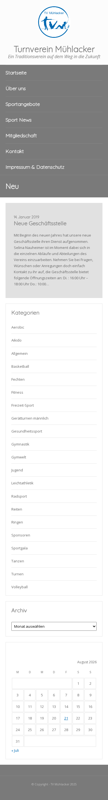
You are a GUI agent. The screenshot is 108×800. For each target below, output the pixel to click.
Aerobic (17, 327)
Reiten (16, 509)
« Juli (15, 750)
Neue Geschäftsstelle (40, 223)
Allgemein (19, 353)
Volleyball (19, 586)
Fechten (18, 379)
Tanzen (17, 561)
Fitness (17, 392)
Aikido (16, 340)
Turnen (17, 573)
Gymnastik (20, 444)
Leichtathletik (22, 482)
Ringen (17, 522)
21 (66, 718)
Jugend (17, 470)
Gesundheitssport (26, 431)
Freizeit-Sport (22, 405)
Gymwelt (18, 457)
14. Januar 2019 (26, 217)
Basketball (20, 366)
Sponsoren (20, 535)
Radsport (19, 496)
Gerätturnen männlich (29, 418)
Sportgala (19, 548)
